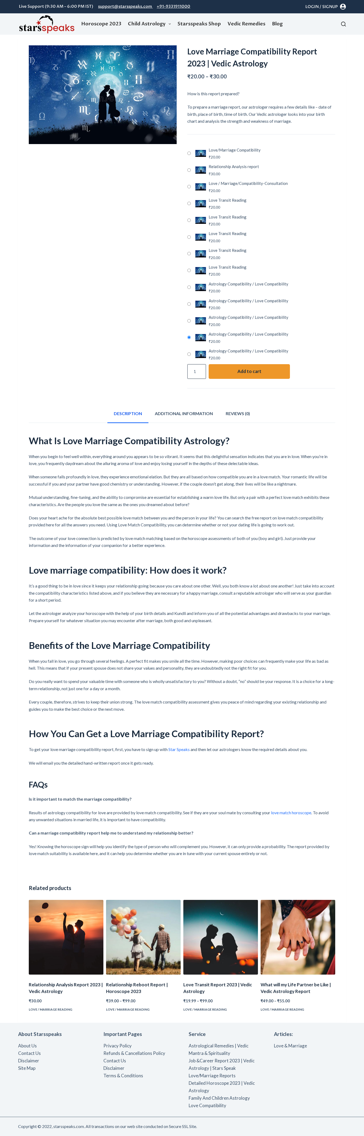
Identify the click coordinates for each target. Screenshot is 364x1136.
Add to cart (249, 371)
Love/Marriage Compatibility (235, 150)
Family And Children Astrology (219, 1098)
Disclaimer (28, 1060)
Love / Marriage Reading (50, 1009)
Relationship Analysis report (234, 166)
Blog (277, 24)
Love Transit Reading (227, 200)
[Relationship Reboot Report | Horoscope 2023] (143, 937)
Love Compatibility (207, 1105)
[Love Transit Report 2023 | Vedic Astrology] (220, 937)
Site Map (26, 1068)
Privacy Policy (117, 1045)
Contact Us (29, 1053)
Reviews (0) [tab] (238, 413)
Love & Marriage (290, 1045)
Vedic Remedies (246, 24)
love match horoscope (291, 812)
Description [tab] (128, 413)
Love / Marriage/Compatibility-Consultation (248, 183)
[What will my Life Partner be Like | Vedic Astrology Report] (298, 937)
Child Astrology (146, 24)
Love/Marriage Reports (212, 1075)
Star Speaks (179, 749)
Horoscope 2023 (101, 24)
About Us (27, 1045)
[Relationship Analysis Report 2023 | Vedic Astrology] (66, 937)
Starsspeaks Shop (199, 24)
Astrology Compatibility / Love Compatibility (248, 283)
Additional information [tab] (184, 413)
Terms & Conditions (123, 1075)
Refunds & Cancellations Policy (134, 1053)
